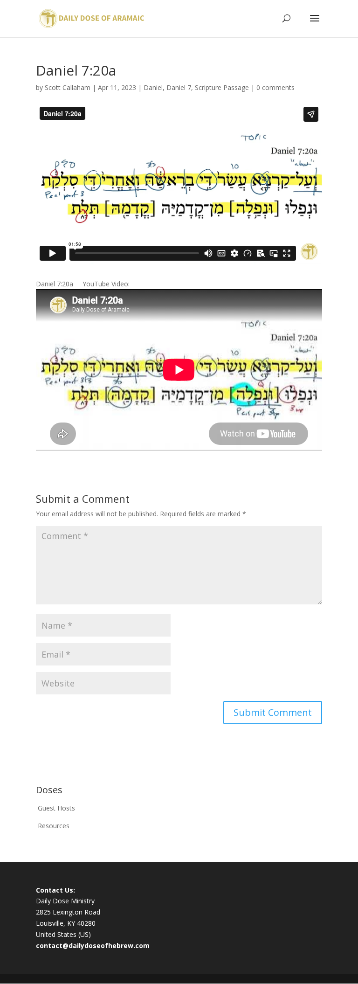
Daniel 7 (178, 87)
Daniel (153, 87)
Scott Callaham (67, 87)
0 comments (275, 87)
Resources (53, 825)
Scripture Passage (222, 87)
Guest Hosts (56, 808)
